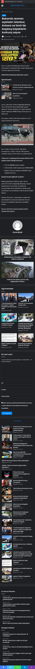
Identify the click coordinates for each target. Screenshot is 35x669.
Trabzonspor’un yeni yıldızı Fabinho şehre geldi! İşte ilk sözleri (22, 437)
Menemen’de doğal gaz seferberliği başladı (21, 513)
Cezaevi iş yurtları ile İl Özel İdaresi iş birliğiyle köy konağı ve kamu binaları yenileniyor (25, 326)
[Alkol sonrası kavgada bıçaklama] (6, 95)
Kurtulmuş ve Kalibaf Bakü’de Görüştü (25, 344)
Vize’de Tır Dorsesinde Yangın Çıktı (25, 304)
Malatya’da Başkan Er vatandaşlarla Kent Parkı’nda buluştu (22, 445)
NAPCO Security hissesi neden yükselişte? (15, 461)
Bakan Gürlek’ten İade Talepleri (8, 344)
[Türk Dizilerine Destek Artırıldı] (7, 491)
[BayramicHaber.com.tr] (17, 5)
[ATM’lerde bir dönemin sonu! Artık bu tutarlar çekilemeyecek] (6, 87)
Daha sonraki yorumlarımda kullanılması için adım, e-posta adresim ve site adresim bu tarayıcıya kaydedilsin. (16, 405)
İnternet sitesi (5, 396)
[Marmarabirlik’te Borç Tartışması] (7, 483)
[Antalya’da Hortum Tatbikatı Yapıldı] (9, 317)
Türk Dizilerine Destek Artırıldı (22, 488)
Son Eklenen (18, 421)
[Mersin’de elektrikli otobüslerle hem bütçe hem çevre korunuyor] (7, 454)
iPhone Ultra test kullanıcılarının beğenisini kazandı (21, 474)
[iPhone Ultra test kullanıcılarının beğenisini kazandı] (7, 474)
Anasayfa (5, 11)
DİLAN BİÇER (7, 36)
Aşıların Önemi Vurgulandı (21, 576)
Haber (11, 11)
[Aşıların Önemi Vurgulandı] (7, 578)
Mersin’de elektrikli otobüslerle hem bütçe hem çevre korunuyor (22, 454)
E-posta (4, 389)
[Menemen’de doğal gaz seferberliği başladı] (7, 514)
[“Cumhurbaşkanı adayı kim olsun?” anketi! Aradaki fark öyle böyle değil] (9, 297)
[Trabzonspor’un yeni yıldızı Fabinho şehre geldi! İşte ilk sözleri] (7, 437)
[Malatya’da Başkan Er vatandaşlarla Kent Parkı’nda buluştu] (7, 446)
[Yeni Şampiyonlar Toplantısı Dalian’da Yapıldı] (7, 522)
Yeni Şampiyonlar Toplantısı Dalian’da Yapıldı (22, 521)
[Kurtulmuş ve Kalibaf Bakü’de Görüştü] (26, 337)
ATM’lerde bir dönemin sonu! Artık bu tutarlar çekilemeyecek (22, 428)
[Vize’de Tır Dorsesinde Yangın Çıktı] (26, 297)
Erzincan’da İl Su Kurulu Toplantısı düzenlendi (20, 497)
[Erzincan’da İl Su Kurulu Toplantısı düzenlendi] (7, 498)
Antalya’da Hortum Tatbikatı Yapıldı (7, 324)
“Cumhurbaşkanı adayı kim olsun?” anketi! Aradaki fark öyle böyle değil (9, 305)
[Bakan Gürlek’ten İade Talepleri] (9, 337)
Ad (2, 383)
